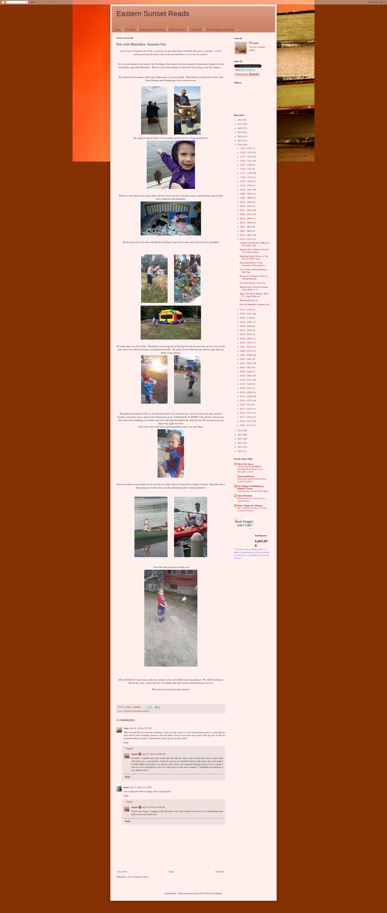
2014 (240, 434)
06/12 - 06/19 (246, 330)
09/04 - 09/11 (246, 214)
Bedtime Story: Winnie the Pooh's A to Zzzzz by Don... (254, 250)
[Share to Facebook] (156, 707)
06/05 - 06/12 (246, 334)
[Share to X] (153, 707)
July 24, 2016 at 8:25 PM (140, 728)
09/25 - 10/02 (246, 202)
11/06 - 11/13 (246, 177)
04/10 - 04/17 (246, 367)
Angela (134, 754)
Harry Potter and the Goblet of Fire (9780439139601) (251, 480)
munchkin (137, 711)
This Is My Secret (245, 464)
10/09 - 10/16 (246, 193)
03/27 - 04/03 (246, 375)
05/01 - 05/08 (246, 355)
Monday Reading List (249, 300)
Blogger (218, 893)
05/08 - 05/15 (246, 350)
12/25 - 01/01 (246, 148)
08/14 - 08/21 (246, 226)
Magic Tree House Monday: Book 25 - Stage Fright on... (254, 295)
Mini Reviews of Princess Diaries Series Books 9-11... (254, 288)
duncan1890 (198, 893)
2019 (240, 132)
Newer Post (122, 871)
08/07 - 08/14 (246, 230)
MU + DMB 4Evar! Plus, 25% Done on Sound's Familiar (252, 509)
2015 (240, 430)
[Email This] (147, 707)
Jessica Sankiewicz (245, 476)
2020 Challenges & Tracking (220, 29)
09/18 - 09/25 (246, 206)
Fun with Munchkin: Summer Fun (254, 304)
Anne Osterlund (244, 495)
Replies (130, 748)
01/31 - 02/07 (246, 408)
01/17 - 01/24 (246, 416)
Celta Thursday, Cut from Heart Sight (252, 491)
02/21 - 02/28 (246, 396)
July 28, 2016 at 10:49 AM (153, 807)
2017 (240, 140)
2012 (240, 442)
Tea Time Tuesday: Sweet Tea (252, 282)
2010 (240, 451)
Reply (126, 742)
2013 (240, 438)
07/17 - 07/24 (246, 309)
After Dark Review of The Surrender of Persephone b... (253, 264)
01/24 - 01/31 (246, 412)
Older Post (219, 871)
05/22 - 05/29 (246, 342)
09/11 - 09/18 (246, 210)
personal (145, 711)
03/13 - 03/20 (246, 383)
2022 (240, 119)
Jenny (126, 728)
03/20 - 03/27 (246, 379)
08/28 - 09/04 (246, 218)
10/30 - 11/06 (246, 181)
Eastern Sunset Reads (152, 14)
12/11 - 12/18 (246, 156)
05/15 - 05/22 (246, 346)
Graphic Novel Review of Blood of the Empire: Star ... (255, 244)
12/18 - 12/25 (246, 152)
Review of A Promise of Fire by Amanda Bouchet (253, 277)
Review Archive (177, 29)
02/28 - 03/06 (246, 392)
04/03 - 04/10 (246, 371)
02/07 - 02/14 (246, 404)
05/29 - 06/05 (246, 338)
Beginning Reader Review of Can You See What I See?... (254, 257)
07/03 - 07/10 (246, 317)
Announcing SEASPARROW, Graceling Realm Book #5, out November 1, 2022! (250, 469)
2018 (240, 136)
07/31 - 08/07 (246, 235)
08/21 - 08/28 (246, 222)
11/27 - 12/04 (246, 164)
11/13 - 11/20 (246, 172)
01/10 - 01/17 (246, 421)
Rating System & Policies (152, 29)
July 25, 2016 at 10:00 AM (153, 754)
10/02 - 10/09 (246, 197)
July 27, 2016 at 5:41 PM (140, 787)
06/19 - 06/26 (246, 326)
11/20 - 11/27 (246, 168)
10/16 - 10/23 (246, 189)
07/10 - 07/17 (246, 313)
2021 (240, 123)
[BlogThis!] (150, 707)
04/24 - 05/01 (246, 359)
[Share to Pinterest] (159, 707)
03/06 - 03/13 (246, 388)
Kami (126, 787)
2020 (240, 128)
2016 (240, 144)
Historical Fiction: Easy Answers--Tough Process (251, 499)
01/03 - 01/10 (246, 425)
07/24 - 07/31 (246, 239)
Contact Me (196, 29)
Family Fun (128, 711)
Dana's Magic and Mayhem (249, 505)
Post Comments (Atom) (138, 876)
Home (117, 29)
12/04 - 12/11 (246, 160)
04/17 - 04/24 (246, 363)
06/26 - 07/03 (246, 322)
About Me (130, 29)
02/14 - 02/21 (246, 400)
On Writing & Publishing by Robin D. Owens (250, 487)
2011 (240, 446)
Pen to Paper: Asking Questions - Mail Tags (254, 270)
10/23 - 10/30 (246, 185)
